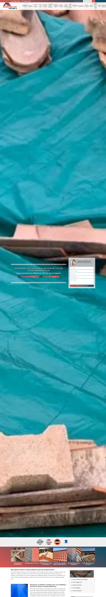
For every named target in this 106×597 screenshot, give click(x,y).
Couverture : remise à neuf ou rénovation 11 (50, 6)
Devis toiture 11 (99, 6)
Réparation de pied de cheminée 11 (55, 6)
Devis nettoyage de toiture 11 (86, 6)
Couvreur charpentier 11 (24, 6)
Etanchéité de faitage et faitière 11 (45, 6)
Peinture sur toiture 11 (40, 6)
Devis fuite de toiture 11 (70, 6)
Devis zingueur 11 (91, 6)
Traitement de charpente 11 (35, 6)
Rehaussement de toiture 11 (81, 6)
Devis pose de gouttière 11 (66, 6)
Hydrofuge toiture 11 (30, 6)
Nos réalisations (28, 276)
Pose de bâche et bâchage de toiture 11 (95, 6)
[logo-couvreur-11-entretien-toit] (10, 6)
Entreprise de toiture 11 (74, 6)
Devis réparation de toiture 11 (61, 6)
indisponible (16, 1)
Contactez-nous (49, 276)
